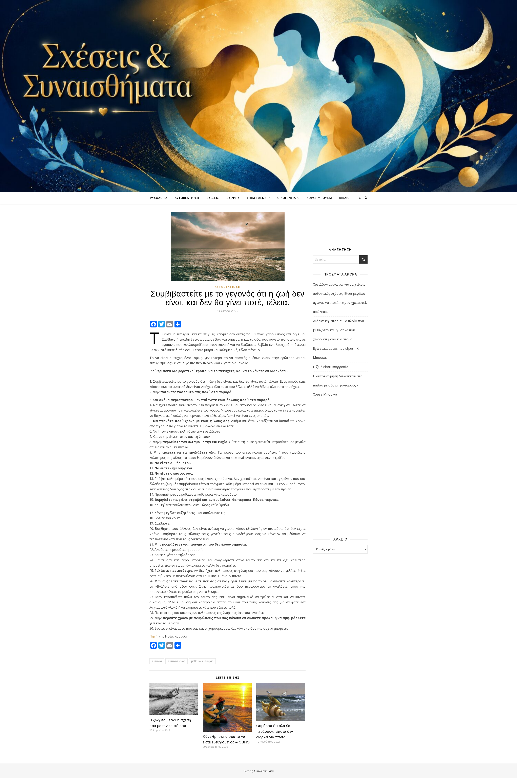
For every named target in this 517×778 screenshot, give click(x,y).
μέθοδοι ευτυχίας (202, 661)
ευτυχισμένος (176, 661)
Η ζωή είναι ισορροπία (330, 367)
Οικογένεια (286, 198)
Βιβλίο (344, 198)
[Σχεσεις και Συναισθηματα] (258, 96)
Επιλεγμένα (257, 198)
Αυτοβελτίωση (187, 198)
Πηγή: (153, 636)
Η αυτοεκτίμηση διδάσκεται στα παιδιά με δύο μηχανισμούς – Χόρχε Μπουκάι (337, 385)
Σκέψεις (233, 198)
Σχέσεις (212, 198)
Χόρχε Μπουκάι (319, 198)
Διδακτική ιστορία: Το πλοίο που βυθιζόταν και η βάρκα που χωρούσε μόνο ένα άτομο (338, 330)
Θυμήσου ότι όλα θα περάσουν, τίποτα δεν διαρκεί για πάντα (274, 731)
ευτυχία (157, 661)
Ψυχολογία (158, 198)
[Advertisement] (340, 468)
